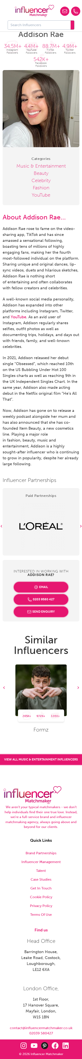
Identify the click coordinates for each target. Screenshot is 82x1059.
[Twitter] (13, 1045)
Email (43, 587)
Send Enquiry (43, 612)
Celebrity (41, 180)
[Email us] (64, 11)
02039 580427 (41, 1033)
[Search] (72, 25)
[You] (34, 1045)
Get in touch (41, 888)
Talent (41, 871)
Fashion (41, 188)
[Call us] (75, 11)
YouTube (41, 195)
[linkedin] (65, 1045)
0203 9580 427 (43, 599)
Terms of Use (41, 914)
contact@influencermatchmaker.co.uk (41, 1028)
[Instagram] (23, 1045)
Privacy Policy (41, 906)
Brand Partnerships (41, 853)
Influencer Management (41, 862)
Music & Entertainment (41, 166)
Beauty (41, 173)
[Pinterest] (44, 1045)
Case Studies (41, 879)
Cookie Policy (41, 897)
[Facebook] (55, 1045)
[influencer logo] (34, 11)
